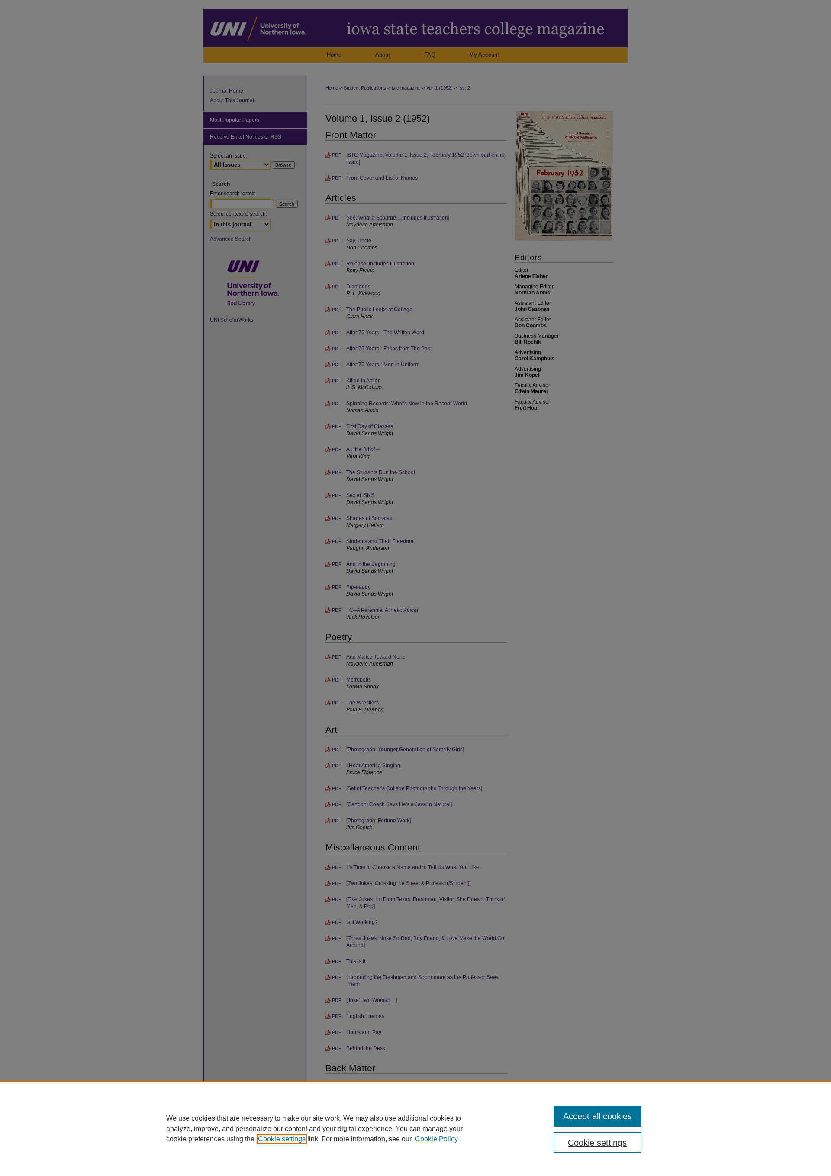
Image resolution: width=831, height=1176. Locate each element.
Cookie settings (282, 1139)
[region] (415, 1128)
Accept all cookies (597, 1116)
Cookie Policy (436, 1139)
